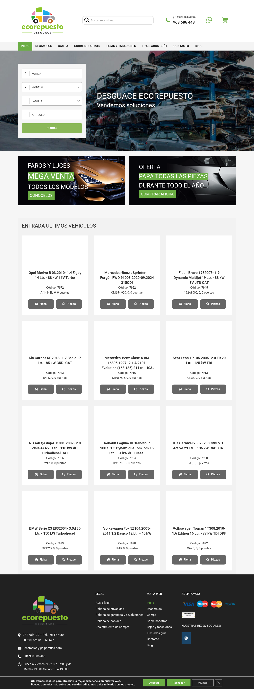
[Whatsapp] (209, 20)
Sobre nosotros (87, 46)
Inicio (25, 46)
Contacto (181, 46)
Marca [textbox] (36, 73)
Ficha (43, 304)
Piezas (71, 304)
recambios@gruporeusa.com (42, 648)
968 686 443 (184, 22)
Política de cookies (108, 621)
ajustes (129, 684)
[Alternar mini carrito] (225, 20)
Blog (198, 46)
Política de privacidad (110, 609)
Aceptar (154, 683)
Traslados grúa (154, 46)
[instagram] (186, 638)
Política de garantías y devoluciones (119, 615)
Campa (63, 46)
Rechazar (179, 683)
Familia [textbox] (37, 101)
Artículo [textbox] (38, 114)
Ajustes (203, 683)
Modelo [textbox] (37, 87)
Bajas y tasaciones (121, 46)
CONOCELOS (41, 195)
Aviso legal (103, 603)
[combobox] (52, 73)
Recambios (43, 46)
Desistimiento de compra (112, 627)
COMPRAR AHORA (157, 194)
